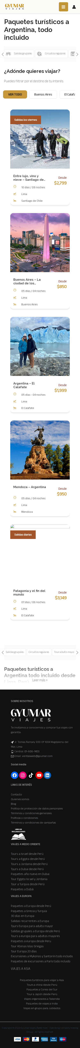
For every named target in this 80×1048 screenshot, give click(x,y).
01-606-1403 (31, 751)
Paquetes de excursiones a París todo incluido (40, 961)
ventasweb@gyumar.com (37, 756)
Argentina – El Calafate (24, 385)
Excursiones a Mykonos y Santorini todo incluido (42, 956)
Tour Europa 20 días (24, 951)
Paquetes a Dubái (22, 889)
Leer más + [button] (40, 680)
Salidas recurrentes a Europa (30, 921)
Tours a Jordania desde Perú (29, 864)
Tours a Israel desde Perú (27, 854)
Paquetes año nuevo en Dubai (30, 874)
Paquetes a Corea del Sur (41, 989)
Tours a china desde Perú (42, 984)
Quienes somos (20, 799)
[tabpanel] (40, 372)
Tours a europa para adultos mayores (35, 936)
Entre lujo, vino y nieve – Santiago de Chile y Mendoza (28, 178)
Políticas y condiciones (24, 818)
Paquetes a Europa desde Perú (31, 906)
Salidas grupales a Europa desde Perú (35, 931)
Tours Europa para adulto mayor (32, 926)
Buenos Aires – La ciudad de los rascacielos (27, 281)
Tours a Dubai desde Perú (27, 869)
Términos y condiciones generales (31, 813)
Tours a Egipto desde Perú (28, 859)
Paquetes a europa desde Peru (31, 941)
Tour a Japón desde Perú (42, 994)
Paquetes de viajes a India (42, 1003)
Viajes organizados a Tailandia (42, 999)
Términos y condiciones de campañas (33, 822)
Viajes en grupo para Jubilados (41, 1008)
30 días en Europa (22, 916)
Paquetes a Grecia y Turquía (29, 911)
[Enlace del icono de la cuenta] (74, 7)
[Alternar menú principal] (63, 7)
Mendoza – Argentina (29, 487)
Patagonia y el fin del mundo (29, 592)
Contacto (16, 794)
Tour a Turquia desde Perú (28, 884)
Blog (13, 804)
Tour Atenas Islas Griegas (27, 946)
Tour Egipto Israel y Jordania (29, 879)
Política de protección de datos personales (37, 808)
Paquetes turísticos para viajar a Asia (42, 980)
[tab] (15, 94)
